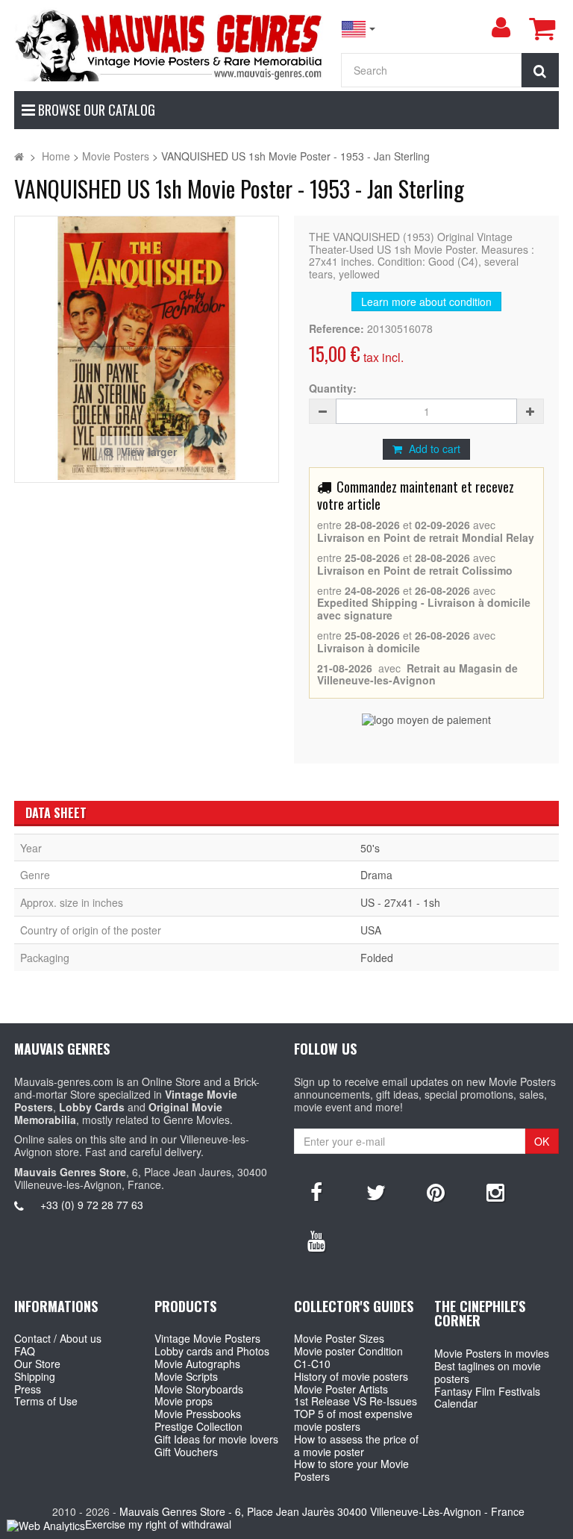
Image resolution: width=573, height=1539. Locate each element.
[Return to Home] (19, 156)
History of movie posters (351, 1376)
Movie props (183, 1400)
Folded (376, 957)
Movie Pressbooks (197, 1413)
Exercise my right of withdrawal (158, 1524)
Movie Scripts (186, 1376)
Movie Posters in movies (491, 1353)
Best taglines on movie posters (487, 1372)
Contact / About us (57, 1338)
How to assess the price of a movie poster (356, 1445)
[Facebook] (316, 1191)
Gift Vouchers (186, 1451)
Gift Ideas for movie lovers (216, 1439)
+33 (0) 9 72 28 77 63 (91, 1204)
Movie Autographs (197, 1363)
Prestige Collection (198, 1426)
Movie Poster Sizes (339, 1338)
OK (541, 1141)
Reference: (336, 328)
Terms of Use (46, 1400)
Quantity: (333, 388)
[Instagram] (495, 1191)
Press (27, 1389)
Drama (376, 874)
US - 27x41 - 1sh (400, 902)
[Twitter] (376, 1191)
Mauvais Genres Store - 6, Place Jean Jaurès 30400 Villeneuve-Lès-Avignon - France (322, 1511)
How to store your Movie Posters (351, 1470)
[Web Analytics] (46, 1525)
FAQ (24, 1350)
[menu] (500, 27)
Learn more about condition (426, 301)
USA (370, 930)
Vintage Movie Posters (207, 1338)
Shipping (34, 1376)
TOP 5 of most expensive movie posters (353, 1420)
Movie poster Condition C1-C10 (348, 1357)
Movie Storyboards (198, 1389)
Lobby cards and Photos (211, 1350)
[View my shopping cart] (542, 28)
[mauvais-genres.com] (169, 44)
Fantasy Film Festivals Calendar (487, 1397)
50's (370, 847)
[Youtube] (316, 1239)
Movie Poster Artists (341, 1389)
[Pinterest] (435, 1191)
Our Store (37, 1363)
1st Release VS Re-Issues (355, 1400)
